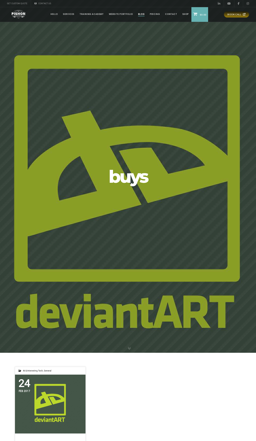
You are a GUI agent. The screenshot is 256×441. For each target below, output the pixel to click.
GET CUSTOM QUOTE (17, 3)
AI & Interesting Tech (33, 371)
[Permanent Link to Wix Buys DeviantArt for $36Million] (50, 404)
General (47, 371)
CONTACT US (44, 3)
